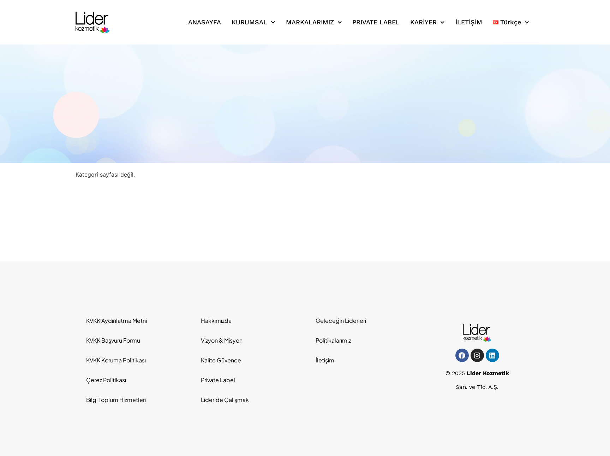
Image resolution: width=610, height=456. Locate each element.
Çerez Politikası (106, 380)
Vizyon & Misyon (222, 340)
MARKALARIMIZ (310, 22)
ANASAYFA (204, 22)
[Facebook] (462, 355)
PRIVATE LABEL (376, 22)
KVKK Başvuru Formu (113, 340)
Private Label (218, 380)
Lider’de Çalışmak (225, 399)
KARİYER (423, 22)
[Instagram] (477, 355)
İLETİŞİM (468, 22)
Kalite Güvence (221, 360)
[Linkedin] (492, 355)
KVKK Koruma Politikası (116, 360)
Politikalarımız (333, 340)
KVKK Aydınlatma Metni (116, 320)
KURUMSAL (249, 22)
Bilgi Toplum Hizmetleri (116, 399)
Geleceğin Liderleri (341, 320)
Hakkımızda (216, 320)
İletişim (325, 360)
